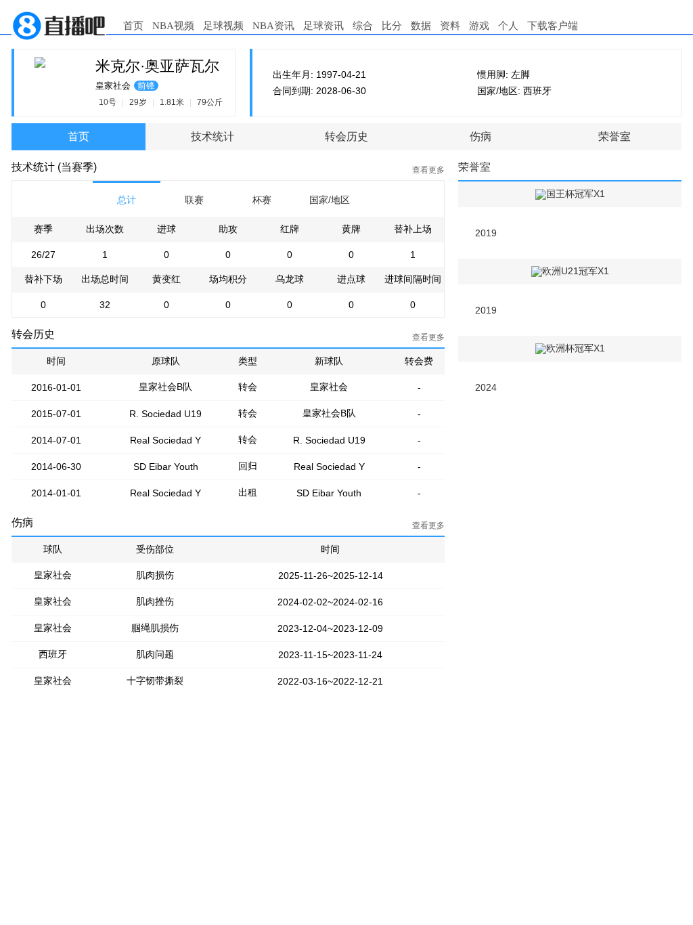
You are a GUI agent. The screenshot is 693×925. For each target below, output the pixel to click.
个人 (508, 25)
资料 (450, 25)
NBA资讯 (273, 25)
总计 (126, 199)
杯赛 (261, 199)
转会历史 (346, 136)
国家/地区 (329, 199)
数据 (421, 25)
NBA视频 (173, 25)
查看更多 (428, 170)
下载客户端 (552, 25)
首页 (133, 25)
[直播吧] (59, 24)
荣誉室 (614, 136)
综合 (363, 25)
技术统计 (212, 136)
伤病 (480, 136)
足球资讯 (323, 25)
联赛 (194, 199)
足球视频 (223, 25)
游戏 (479, 25)
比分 (392, 25)
